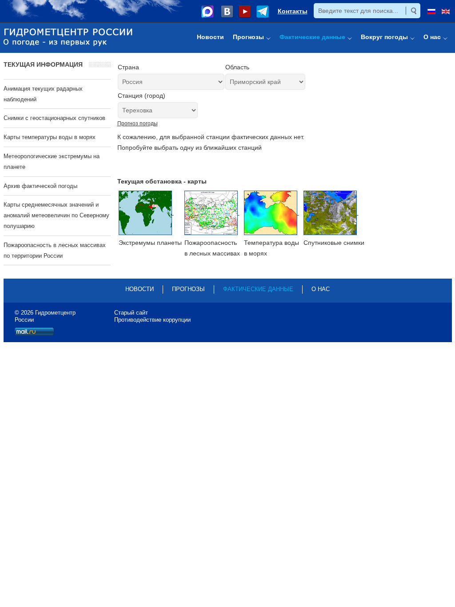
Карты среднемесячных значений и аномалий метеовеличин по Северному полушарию (56, 215)
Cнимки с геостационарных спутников (54, 118)
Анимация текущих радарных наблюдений (43, 94)
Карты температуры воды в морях (50, 137)
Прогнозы (188, 289)
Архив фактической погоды (40, 186)
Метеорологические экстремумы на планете (52, 161)
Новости (139, 289)
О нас (320, 289)
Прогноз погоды (137, 123)
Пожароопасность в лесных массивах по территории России (55, 250)
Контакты (292, 11)
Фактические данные (258, 289)
